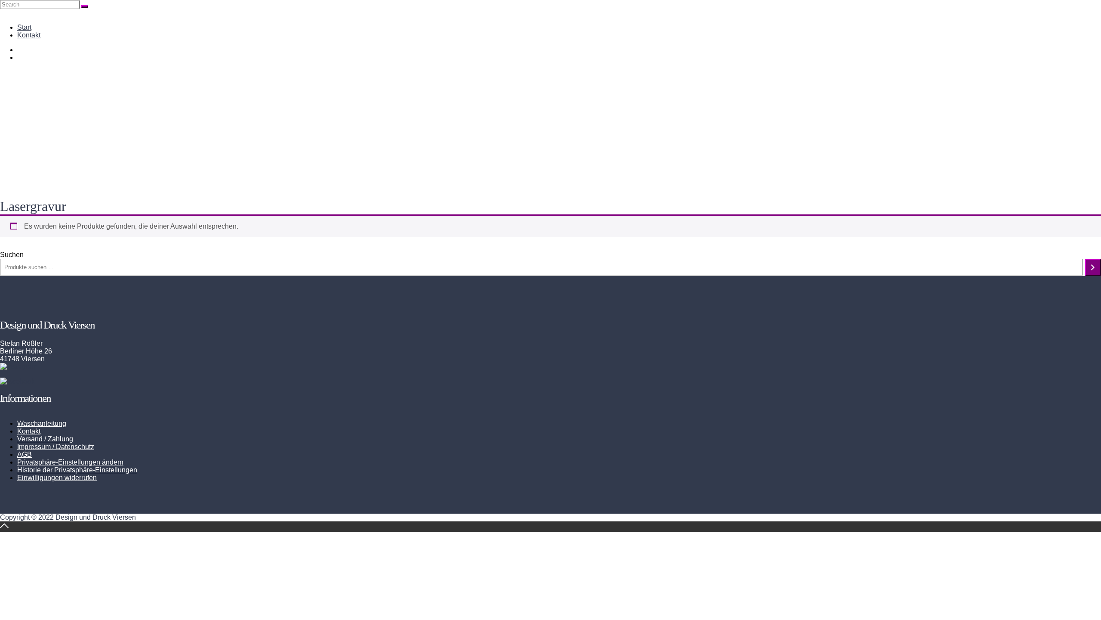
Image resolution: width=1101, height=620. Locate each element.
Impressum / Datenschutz (55, 446)
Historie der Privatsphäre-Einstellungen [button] (77, 470)
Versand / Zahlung (45, 439)
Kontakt (28, 35)
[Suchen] (1093, 267)
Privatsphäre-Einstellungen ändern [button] (70, 462)
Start (24, 27)
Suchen (12, 254)
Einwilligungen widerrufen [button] (57, 477)
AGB (24, 454)
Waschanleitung (41, 423)
